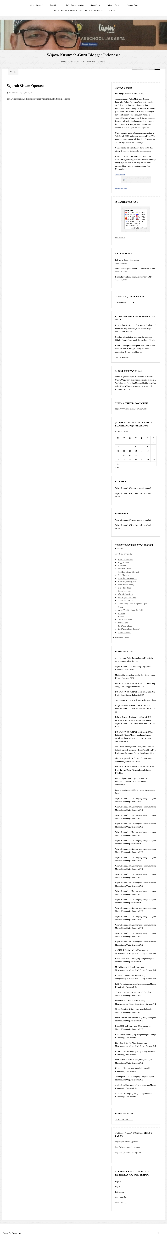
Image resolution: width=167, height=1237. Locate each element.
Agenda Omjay (133, 5)
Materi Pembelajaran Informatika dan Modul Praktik (135, 268)
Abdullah (118, 1085)
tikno (117, 758)
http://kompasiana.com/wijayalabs (137, 127)
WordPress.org (121, 1202)
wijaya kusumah (37, 5)
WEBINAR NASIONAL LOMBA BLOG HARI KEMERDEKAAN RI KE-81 (135, 708)
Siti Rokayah (120, 1059)
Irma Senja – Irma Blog (127, 597)
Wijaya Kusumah (120, 174)
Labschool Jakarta (122, 637)
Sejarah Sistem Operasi (25, 85)
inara (117, 790)
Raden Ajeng (123, 622)
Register (118, 1181)
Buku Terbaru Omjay (75, 5)
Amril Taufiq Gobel (125, 559)
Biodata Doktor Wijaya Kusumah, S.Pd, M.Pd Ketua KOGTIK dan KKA (84, 10)
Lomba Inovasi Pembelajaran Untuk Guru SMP (133, 276)
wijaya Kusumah (121, 705)
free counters (120, 237)
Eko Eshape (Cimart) (126, 584)
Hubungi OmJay (113, 5)
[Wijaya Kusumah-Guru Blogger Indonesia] (83, 35)
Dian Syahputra (121, 778)
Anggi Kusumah (124, 562)
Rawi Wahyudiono (125, 626)
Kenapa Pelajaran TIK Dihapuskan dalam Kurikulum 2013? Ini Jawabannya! (131, 781)
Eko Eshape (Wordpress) (127, 578)
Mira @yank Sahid (125, 619)
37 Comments (13, 93)
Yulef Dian (122, 565)
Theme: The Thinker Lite (12, 1233)
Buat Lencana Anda (121, 188)
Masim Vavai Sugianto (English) (130, 610)
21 (142, 455)
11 (124, 451)
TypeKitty (119, 700)
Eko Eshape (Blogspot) (127, 581)
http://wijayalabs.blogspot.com (127, 1141)
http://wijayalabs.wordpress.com (139, 151)
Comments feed (121, 1197)
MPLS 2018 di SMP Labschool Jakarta (141, 700)
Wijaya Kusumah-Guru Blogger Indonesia (83, 55)
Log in (117, 1186)
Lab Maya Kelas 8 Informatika (127, 260)
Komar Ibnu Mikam (125, 600)
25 (124, 459)
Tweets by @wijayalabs (124, 553)
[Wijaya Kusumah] (135, 179)
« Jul (117, 467)
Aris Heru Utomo (124, 568)
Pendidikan (55, 5)
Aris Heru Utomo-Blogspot (128, 572)
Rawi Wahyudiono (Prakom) (129, 629)
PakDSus (118, 983)
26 (130, 459)
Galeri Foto (95, 5)
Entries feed (119, 1192)
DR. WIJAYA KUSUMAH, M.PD (129, 683)
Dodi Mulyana (123, 575)
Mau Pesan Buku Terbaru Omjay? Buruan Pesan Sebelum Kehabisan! (134, 769)
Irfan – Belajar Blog (125, 594)
